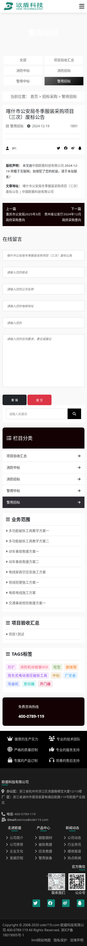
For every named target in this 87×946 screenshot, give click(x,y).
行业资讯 (74, 844)
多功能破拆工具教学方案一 (29, 530)
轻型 (57, 667)
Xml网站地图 (41, 940)
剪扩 (11, 667)
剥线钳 (71, 667)
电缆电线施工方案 (22, 592)
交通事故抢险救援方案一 (27, 603)
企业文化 (16, 851)
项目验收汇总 (64, 60)
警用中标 (23, 81)
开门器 (45, 684)
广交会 (70, 675)
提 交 (39, 400)
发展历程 (16, 858)
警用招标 (64, 81)
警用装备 (45, 858)
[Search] (74, 414)
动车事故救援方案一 (24, 551)
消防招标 (64, 70)
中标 (56, 675)
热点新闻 (74, 858)
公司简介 (16, 837)
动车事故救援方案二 (24, 561)
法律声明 (76, 940)
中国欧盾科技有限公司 (48, 165)
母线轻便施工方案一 (24, 582)
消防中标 (23, 70)
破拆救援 (45, 844)
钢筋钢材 (45, 837)
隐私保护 (60, 940)
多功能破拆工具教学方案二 (29, 541)
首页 (34, 96)
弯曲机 (13, 684)
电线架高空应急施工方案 (27, 572)
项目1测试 (16, 634)
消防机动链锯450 (34, 667)
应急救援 (45, 851)
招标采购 (50, 96)
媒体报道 (74, 851)
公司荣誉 (16, 844)
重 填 (14, 400)
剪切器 (29, 684)
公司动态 (74, 837)
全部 (23, 60)
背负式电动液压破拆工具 (27, 675)
